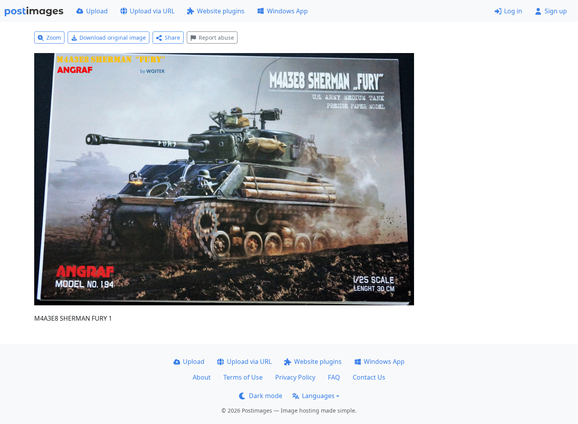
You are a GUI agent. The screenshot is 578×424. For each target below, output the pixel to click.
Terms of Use (243, 377)
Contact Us (369, 377)
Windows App (287, 11)
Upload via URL (152, 11)
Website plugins (221, 11)
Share (172, 37)
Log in (513, 11)
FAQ (334, 377)
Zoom (53, 37)
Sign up (556, 11)
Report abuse (216, 37)
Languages (318, 395)
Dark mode (265, 395)
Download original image (112, 37)
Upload (97, 11)
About (202, 377)
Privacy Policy (295, 377)
